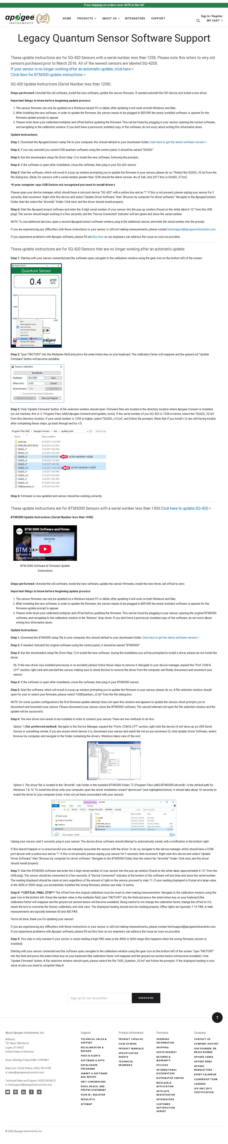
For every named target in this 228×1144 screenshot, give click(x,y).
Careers (200, 1084)
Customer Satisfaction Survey (165, 1108)
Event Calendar (205, 1074)
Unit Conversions (93, 1082)
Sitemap (86, 1104)
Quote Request (166, 1052)
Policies (162, 1065)
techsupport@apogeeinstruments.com (192, 229)
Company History (206, 1044)
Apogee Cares (203, 1057)
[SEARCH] (198, 20)
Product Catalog (131, 1039)
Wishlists (88, 1099)
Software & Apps (93, 1060)
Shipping (162, 1047)
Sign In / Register (212, 16)
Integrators (165, 1099)
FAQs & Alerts (90, 1055)
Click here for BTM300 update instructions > (48, 74)
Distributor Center (170, 1078)
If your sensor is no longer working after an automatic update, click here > (72, 69)
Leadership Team (205, 1079)
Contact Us (202, 1039)
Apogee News (203, 1061)
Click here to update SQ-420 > (186, 508)
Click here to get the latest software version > (178, 142)
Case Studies (128, 1044)
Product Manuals (131, 1048)
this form (97, 236)
